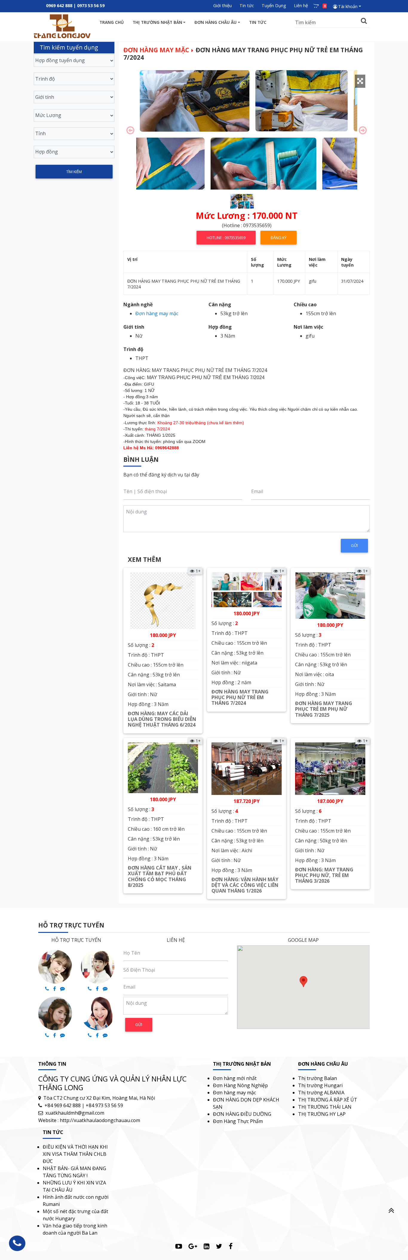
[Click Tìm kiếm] (364, 21)
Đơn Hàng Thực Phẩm (238, 1121)
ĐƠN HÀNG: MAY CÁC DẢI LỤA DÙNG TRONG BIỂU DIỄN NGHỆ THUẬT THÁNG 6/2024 (162, 719)
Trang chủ (111, 22)
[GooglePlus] (193, 1246)
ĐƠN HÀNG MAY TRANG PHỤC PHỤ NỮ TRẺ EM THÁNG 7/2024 (240, 697)
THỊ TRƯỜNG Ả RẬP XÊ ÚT (327, 1099)
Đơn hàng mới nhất (235, 1078)
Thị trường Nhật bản (157, 22)
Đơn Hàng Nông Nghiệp (240, 1085)
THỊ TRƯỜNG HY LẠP (322, 1114)
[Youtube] (178, 1246)
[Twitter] (219, 1246)
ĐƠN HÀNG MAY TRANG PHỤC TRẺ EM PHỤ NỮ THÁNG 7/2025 (323, 709)
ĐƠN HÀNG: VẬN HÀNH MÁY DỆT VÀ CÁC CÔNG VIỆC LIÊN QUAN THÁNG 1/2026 (244, 885)
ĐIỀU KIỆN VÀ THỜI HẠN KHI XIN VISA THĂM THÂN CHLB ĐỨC (75, 1154)
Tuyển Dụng (274, 5)
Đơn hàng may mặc (156, 50)
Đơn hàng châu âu (215, 22)
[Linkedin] (206, 1246)
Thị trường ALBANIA (321, 1092)
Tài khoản (348, 6)
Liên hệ (301, 5)
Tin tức (247, 5)
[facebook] (230, 1246)
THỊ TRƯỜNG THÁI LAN (325, 1107)
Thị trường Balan (317, 1078)
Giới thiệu (222, 5)
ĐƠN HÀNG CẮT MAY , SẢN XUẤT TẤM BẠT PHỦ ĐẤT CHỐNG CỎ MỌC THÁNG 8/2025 (159, 876)
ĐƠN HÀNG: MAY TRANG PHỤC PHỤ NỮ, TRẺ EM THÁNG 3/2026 (324, 875)
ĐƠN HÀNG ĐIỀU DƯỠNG (242, 1114)
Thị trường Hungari (320, 1085)
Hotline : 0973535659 (226, 237)
